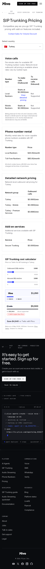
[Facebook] (22, 564)
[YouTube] (13, 564)
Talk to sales (11, 385)
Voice (26, 463)
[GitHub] (31, 564)
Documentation (8, 504)
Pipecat (27, 505)
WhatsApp (28, 472)
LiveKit (27, 501)
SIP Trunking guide (10, 492)
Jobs (4, 525)
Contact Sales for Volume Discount (22, 34)
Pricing (5, 481)
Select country (8, 41)
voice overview (23, 12)
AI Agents (6, 463)
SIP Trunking (7, 468)
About (4, 521)
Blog (26, 492)
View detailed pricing (23, 97)
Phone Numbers (8, 477)
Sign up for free (27, 4)
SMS (26, 468)
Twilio (7, 328)
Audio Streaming (9, 472)
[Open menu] (40, 3)
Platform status (30, 497)
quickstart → (35, 442)
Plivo (36, 326)
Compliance (29, 510)
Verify (26, 477)
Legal (4, 539)
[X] (18, 564)
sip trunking (37, 12)
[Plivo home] (6, 3)
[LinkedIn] (27, 564)
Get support (7, 534)
